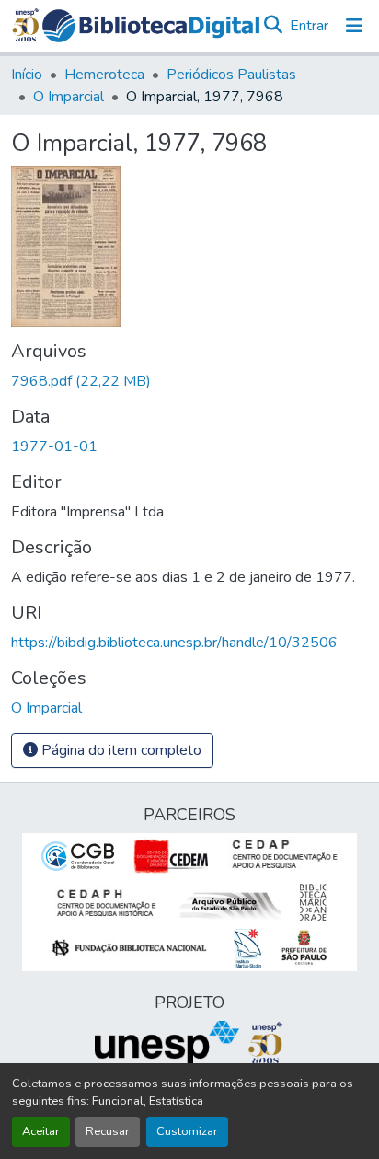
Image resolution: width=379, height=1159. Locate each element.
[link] (189, 381)
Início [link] (26, 74)
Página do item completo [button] (119, 750)
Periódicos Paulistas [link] (231, 74)
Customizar (187, 1131)
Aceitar (41, 1131)
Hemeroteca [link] (104, 74)
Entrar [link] (309, 26)
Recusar (108, 1131)
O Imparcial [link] (68, 97)
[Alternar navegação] (354, 25)
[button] (150, 25)
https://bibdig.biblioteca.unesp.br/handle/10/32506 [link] (174, 642)
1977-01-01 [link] (54, 446)
